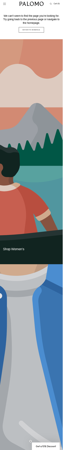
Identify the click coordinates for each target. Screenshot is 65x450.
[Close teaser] (30, 441)
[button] (4, 3)
